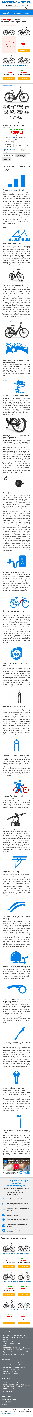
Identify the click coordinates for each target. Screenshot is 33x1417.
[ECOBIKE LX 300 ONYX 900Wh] (24, 59)
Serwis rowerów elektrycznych (11, 1369)
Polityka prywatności (17, 1387)
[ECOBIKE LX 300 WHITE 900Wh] (9, 59)
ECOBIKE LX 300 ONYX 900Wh (24, 65)
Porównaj (16, 122)
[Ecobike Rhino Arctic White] (9, 1304)
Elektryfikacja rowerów (9, 1371)
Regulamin (6, 1387)
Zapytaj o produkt (9, 149)
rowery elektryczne (18, 1354)
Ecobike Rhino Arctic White (9, 1309)
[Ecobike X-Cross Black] (9, 31)
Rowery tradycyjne (17, 12)
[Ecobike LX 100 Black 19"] (24, 31)
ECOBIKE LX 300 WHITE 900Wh (10, 65)
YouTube (12, 1382)
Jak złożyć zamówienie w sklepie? (12, 1363)
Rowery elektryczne (6, 12)
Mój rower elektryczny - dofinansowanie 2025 (16, 1352)
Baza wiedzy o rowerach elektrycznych (14, 1367)
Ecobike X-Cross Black (9, 37)
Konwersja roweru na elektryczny (12, 1349)
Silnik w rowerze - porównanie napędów (14, 1347)
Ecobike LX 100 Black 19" (24, 37)
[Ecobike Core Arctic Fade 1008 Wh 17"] (24, 1304)
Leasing (9, 1391)
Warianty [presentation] (7, 159)
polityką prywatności (6, 1413)
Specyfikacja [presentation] (20, 156)
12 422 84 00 (12, 5)
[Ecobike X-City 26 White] (24, 1275)
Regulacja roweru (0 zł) (21, 138)
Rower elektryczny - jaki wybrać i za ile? (14, 1335)
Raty (4, 1391)
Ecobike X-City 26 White (24, 1281)
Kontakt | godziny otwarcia (10, 1384)
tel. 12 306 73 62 (6, 1401)
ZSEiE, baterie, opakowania (10, 1389)
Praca (17, 1382)
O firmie (5, 1382)
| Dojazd (21, 1384)
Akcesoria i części (27, 12)
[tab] (8, 155)
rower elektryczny (13, 1373)
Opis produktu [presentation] (8, 156)
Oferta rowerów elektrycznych (11, 1365)
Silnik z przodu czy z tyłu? (10, 1341)
